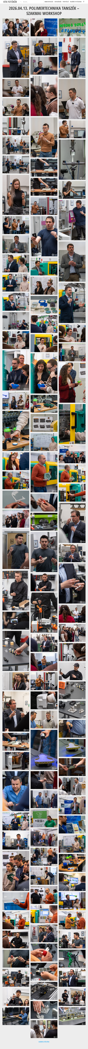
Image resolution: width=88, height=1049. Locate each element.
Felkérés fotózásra (76, 2)
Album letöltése (44, 1042)
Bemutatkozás (49, 2)
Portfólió (66, 2)
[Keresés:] (29, 2)
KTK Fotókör (10, 1)
